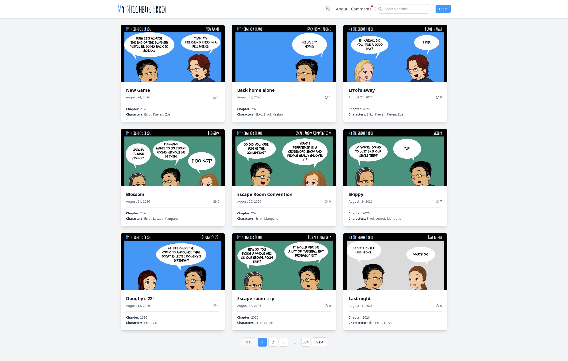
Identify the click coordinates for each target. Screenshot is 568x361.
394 (306, 342)
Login (443, 9)
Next (319, 342)
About (341, 9)
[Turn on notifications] (327, 8)
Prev (248, 342)
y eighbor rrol (142, 9)
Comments (361, 9)
